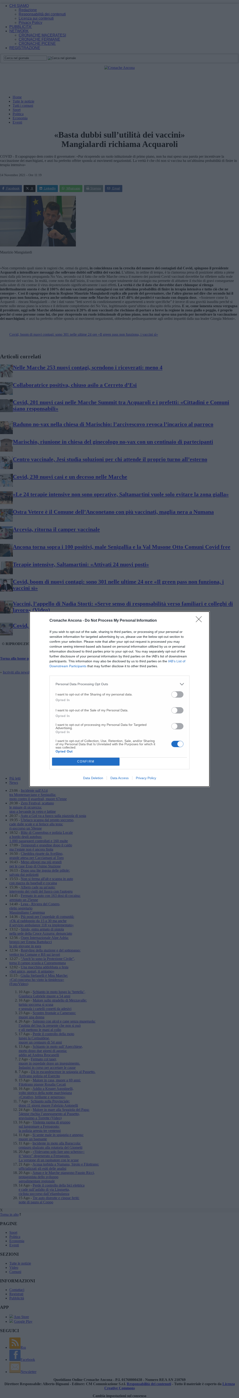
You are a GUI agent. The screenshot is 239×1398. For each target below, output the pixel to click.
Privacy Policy (146, 778)
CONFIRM (86, 761)
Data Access (119, 778)
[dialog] (119, 699)
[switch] (177, 694)
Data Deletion (93, 778)
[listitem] (119, 684)
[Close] (200, 620)
